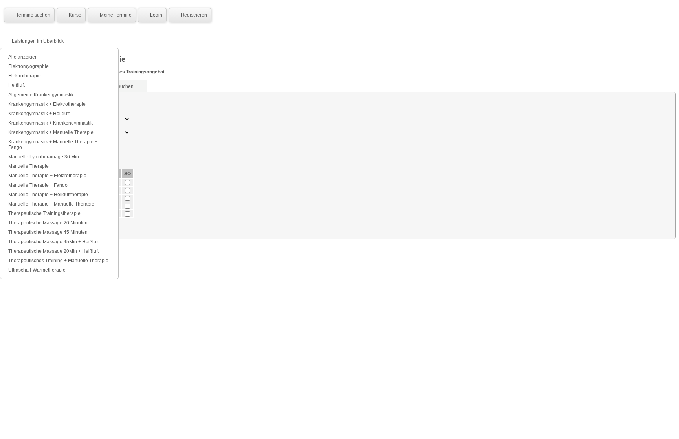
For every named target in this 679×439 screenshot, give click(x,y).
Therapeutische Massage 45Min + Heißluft (53, 241)
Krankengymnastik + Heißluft (39, 113)
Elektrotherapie (24, 76)
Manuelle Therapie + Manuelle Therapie (51, 204)
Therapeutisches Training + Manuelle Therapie (58, 260)
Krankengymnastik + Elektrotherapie (47, 104)
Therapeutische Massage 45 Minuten (48, 232)
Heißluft (16, 85)
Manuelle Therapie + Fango (38, 185)
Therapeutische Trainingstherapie (44, 213)
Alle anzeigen (23, 57)
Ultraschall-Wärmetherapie (37, 270)
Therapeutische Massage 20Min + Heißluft (53, 251)
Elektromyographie (28, 66)
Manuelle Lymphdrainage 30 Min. (44, 157)
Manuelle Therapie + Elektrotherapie (47, 175)
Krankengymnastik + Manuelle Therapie (51, 132)
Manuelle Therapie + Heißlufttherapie (48, 194)
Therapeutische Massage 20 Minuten (48, 223)
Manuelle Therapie (28, 166)
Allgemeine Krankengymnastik (40, 94)
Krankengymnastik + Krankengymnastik (50, 123)
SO (127, 173)
